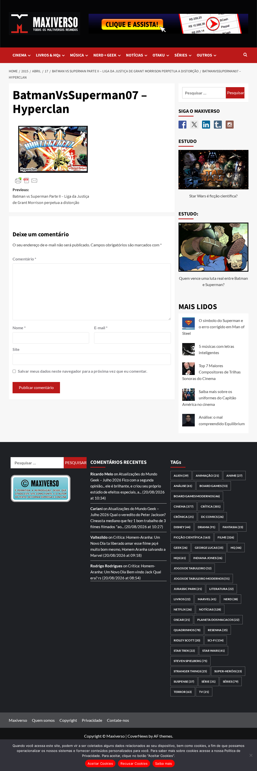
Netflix (183, 609)
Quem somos (43, 720)
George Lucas (209, 547)
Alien (181, 475)
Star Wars (213, 650)
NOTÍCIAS (134, 55)
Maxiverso (18, 720)
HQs (180, 558)
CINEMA (19, 55)
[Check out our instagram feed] (230, 125)
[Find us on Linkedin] (206, 125)
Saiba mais (163, 763)
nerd (231, 599)
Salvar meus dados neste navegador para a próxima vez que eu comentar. (82, 371)
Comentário (24, 258)
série (209, 681)
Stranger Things (190, 671)
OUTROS (204, 55)
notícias (210, 609)
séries (230, 681)
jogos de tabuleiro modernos (202, 578)
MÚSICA (77, 55)
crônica (184, 517)
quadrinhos (187, 630)
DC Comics (212, 517)
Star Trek (184, 650)
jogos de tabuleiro (193, 568)
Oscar (182, 620)
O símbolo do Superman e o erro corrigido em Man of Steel (213, 327)
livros (182, 599)
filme (226, 537)
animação (207, 475)
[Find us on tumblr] (218, 125)
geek (180, 547)
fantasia (233, 527)
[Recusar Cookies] (250, 755)
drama (206, 527)
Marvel (207, 599)
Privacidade (92, 720)
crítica (211, 506)
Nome (19, 327)
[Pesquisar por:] (204, 92)
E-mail (100, 327)
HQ (236, 547)
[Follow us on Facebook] (182, 125)
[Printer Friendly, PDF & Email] (26, 180)
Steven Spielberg (190, 661)
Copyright (68, 720)
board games (214, 486)
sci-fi (216, 640)
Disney (182, 527)
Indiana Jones (207, 558)
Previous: (51, 196)
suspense (184, 681)
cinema (184, 506)
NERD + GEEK (104, 55)
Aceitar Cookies (100, 763)
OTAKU (159, 55)
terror (183, 692)
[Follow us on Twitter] (194, 125)
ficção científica (192, 537)
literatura (221, 589)
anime (234, 475)
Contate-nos (118, 720)
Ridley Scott (187, 640)
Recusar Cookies (134, 763)
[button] (245, 55)
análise (183, 486)
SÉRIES (180, 55)
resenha (218, 630)
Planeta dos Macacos (218, 620)
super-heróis (228, 671)
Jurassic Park (188, 589)
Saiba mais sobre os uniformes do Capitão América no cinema (209, 398)
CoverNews (137, 736)
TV (204, 692)
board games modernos (197, 496)
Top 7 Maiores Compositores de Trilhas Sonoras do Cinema (211, 372)
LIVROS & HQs (48, 55)
